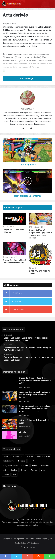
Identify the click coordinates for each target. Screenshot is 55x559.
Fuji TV (31, 461)
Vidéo (43, 470)
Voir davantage (27, 78)
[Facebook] (21, 547)
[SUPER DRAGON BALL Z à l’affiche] (40, 254)
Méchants (45, 465)
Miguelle (22, 432)
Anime (5, 456)
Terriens (34, 470)
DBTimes (29, 456)
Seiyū (5, 470)
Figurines (21, 461)
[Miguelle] (9, 435)
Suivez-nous (9, 486)
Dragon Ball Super (43, 456)
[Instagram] (30, 547)
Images (35, 465)
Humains (24, 465)
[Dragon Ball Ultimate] (11, 3)
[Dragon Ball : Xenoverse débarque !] (14, 219)
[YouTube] (27, 547)
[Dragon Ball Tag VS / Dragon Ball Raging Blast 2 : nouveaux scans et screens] (40, 219)
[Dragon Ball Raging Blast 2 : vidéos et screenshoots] (14, 248)
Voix (14, 475)
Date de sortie (17, 456)
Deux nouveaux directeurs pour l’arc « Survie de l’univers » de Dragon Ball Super (35, 409)
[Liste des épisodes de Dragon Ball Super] (9, 424)
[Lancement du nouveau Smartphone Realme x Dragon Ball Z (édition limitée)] (9, 396)
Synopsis (24, 470)
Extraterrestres (9, 461)
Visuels (6, 475)
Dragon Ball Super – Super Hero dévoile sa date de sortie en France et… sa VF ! (36, 380)
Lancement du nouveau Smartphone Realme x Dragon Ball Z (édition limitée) (34, 394)
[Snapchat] (34, 547)
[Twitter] (24, 547)
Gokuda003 (27, 108)
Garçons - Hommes (10, 465)
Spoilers (14, 470)
